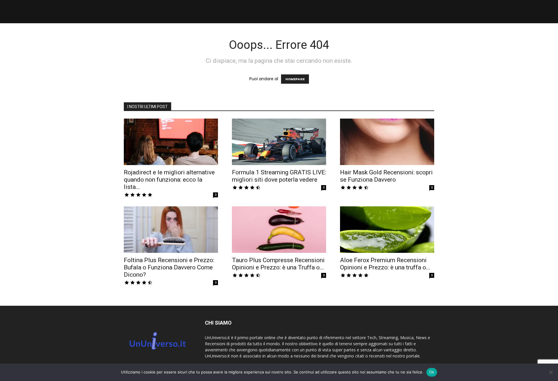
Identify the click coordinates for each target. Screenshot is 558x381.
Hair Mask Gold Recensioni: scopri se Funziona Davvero (386, 176)
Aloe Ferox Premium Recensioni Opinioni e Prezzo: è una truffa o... (385, 264)
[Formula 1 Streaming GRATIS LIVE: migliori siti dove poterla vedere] (279, 142)
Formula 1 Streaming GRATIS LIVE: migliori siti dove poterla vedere (279, 176)
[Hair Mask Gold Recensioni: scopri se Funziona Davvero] (387, 142)
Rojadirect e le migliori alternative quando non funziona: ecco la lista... (169, 179)
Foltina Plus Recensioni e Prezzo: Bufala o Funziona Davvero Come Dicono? (169, 267)
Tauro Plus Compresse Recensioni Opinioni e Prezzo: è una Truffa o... (278, 264)
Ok (431, 372)
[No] (551, 372)
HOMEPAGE (295, 79)
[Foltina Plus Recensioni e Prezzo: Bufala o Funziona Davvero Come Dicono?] (171, 229)
